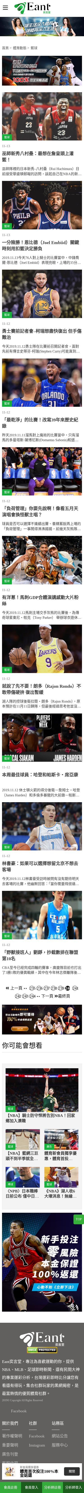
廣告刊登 (10, 1454)
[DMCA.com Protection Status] (42, 1350)
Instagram (37, 1445)
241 (75, 988)
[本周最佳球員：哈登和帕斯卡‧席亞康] (42, 737)
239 (60, 988)
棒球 (10, 1184)
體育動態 (19, 48)
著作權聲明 (12, 1436)
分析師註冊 (52, 1487)
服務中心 (60, 1445)
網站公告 (60, 1436)
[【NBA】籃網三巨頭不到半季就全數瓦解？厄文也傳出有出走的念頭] (23, 1139)
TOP (79, 1219)
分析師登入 (73, 1487)
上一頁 (15, 988)
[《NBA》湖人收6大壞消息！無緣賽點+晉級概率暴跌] (61, 1177)
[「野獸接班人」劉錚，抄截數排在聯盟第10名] (42, 915)
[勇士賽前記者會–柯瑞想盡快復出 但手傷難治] (42, 294)
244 (32, 996)
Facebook (19, 1411)
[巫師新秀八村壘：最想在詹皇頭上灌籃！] (42, 116)
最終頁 (64, 996)
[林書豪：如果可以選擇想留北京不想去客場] (42, 826)
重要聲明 (10, 1445)
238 (53, 988)
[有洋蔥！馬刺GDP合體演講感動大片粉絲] (42, 560)
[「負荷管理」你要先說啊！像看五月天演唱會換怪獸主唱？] (42, 471)
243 (24, 996)
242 (17, 996)
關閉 (72, 1471)
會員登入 (31, 1487)
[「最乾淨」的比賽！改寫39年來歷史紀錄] (42, 383)
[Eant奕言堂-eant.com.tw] (32, 8)
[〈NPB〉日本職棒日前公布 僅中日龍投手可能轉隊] (23, 1177)
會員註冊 (10, 1487)
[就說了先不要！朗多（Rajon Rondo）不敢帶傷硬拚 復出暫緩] (42, 649)
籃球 (34, 48)
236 (39, 988)
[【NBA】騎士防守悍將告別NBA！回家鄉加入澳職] (42, 1090)
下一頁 (47, 996)
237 (46, 988)
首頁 (5, 48)
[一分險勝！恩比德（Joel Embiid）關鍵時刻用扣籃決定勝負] (42, 205)
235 (32, 988)
